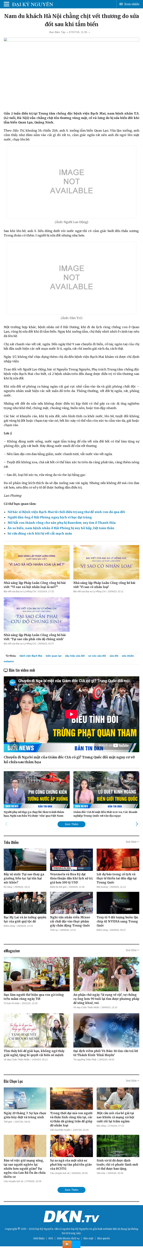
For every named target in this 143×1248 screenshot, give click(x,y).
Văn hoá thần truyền (60, 1130)
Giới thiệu (39, 1238)
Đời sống (101, 1126)
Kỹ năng (8, 887)
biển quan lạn (54, 655)
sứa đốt (113, 655)
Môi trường (102, 887)
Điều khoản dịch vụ (68, 1238)
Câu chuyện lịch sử (13, 1181)
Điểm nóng (9, 926)
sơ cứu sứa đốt (97, 655)
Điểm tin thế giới (58, 887)
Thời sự (54, 930)
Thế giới (8, 1121)
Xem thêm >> (132, 841)
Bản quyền (103, 1238)
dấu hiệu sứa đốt (75, 655)
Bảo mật (88, 1238)
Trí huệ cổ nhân (12, 1003)
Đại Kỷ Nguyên (80, 1229)
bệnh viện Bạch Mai (31, 655)
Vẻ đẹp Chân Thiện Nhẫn (86, 1007)
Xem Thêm (71, 824)
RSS (50, 1238)
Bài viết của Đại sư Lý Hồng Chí (20, 591)
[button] (136, 824)
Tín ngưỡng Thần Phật (84, 1059)
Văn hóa (101, 1173)
